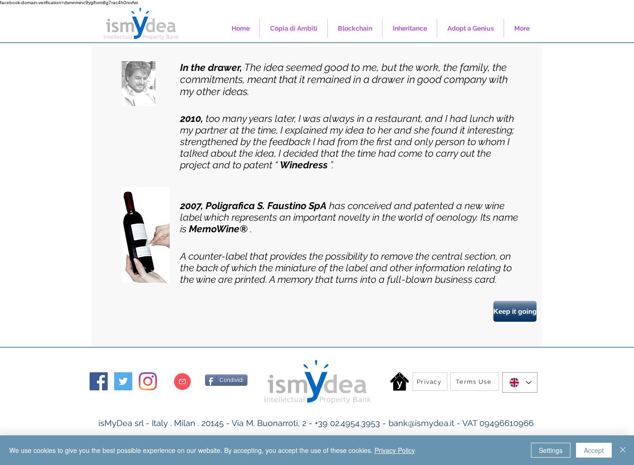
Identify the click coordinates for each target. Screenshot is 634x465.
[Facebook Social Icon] (99, 381)
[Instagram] (148, 381)
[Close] (622, 450)
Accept (594, 450)
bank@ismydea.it (421, 423)
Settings (551, 450)
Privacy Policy (395, 450)
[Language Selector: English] (519, 382)
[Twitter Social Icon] (123, 381)
